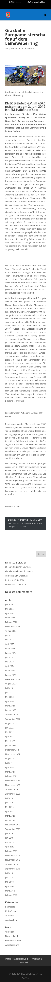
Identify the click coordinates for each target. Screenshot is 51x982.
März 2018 (10, 890)
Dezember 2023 (12, 679)
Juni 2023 (9, 692)
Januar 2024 (10, 675)
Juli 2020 (9, 798)
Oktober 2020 (11, 789)
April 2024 (9, 666)
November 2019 (12, 824)
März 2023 (10, 705)
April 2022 (9, 736)
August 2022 (11, 723)
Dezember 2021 (12, 749)
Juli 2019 (9, 833)
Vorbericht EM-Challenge (16, 575)
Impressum (36, 958)
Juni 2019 (9, 837)
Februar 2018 (11, 895)
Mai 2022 (9, 732)
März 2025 (10, 648)
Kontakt (24, 962)
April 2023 (9, 701)
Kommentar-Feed (13, 940)
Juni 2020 (9, 802)
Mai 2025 (9, 639)
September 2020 (12, 793)
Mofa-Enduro (11, 911)
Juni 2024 (9, 657)
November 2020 (12, 785)
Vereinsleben (11, 920)
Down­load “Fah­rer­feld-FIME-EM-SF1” (25, 523)
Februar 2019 (11, 851)
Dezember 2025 (12, 626)
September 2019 (12, 829)
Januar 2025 (10, 653)
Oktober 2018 (11, 864)
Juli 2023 (9, 688)
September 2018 (12, 868)
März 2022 (10, 741)
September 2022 (12, 719)
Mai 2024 (9, 661)
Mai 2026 (9, 609)
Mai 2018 (9, 881)
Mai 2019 (9, 842)
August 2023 (11, 683)
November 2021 (12, 754)
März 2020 (10, 815)
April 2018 (9, 886)
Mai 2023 (9, 697)
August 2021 (11, 758)
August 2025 (11, 631)
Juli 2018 (9, 873)
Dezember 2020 (12, 780)
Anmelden (9, 931)
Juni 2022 (9, 727)
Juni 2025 (9, 635)
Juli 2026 (9, 604)
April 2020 (9, 811)
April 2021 (9, 767)
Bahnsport (30, 48)
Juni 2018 (9, 877)
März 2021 (10, 771)
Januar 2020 (10, 820)
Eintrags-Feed (11, 936)
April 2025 (9, 644)
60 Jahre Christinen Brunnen (18, 566)
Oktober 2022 (11, 714)
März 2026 (10, 617)
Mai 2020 (9, 807)
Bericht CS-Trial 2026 (14, 580)
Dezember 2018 (12, 855)
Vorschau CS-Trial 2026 (15, 584)
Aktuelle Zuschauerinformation (19, 571)
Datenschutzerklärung (16, 958)
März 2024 (10, 670)
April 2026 (9, 613)
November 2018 (12, 859)
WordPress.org (12, 945)
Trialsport (9, 915)
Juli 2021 (9, 763)
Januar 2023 (10, 710)
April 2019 (9, 846)
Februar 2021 (11, 776)
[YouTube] (28, 7)
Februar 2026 (11, 622)
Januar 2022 (10, 745)
